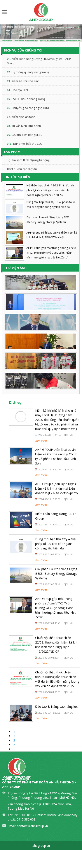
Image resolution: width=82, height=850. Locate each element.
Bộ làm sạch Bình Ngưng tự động (28, 160)
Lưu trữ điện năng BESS (27, 135)
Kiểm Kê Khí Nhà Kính (26, 81)
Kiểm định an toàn (23, 117)
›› (14, 749)
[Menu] (5, 12)
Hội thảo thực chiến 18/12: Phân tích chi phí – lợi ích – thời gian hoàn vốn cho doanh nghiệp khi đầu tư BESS (50, 190)
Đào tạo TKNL (20, 90)
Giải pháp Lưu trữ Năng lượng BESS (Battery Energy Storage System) (56, 573)
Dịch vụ (68, 435)
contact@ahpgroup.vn (32, 826)
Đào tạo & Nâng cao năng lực (56, 706)
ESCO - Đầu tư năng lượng (28, 99)
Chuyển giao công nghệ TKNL (30, 108)
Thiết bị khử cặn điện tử (22, 169)
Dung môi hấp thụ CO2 (27, 144)
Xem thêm (41, 440)
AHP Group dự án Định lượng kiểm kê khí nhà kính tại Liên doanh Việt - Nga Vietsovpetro (56, 488)
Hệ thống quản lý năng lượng (30, 72)
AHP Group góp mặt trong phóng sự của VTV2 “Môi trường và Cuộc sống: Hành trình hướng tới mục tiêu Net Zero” (51, 252)
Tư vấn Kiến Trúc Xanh (26, 126)
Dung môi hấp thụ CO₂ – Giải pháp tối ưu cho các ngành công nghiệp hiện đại (55, 543)
